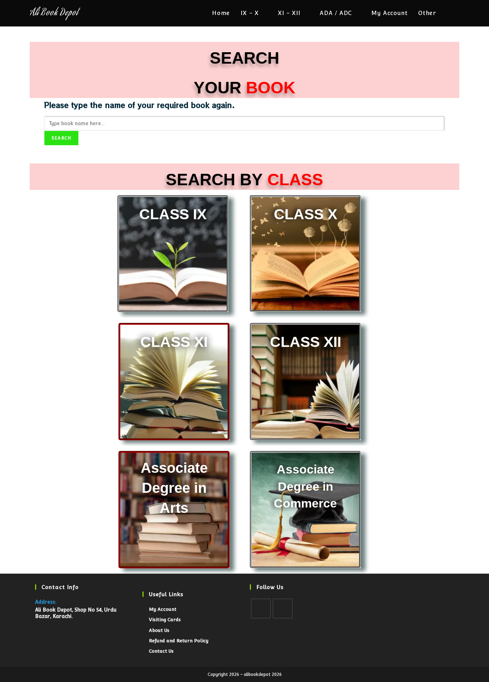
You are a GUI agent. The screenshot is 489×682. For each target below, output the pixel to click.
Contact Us (161, 651)
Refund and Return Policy (178, 640)
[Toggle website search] (457, 13)
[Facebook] (261, 608)
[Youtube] (282, 608)
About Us (159, 630)
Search (61, 138)
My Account (162, 609)
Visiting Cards (165, 619)
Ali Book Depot (54, 13)
